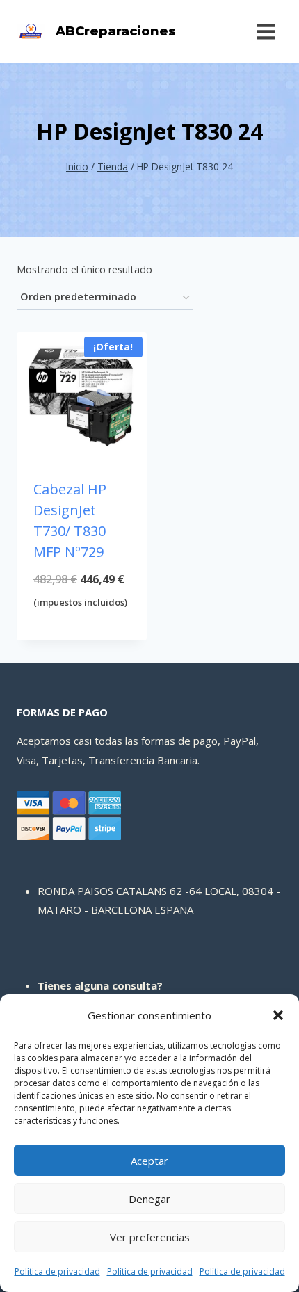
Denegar (149, 1199)
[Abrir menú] (265, 31)
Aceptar (149, 1161)
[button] (278, 1015)
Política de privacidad (57, 1271)
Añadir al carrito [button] (82, 637)
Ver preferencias (150, 1237)
